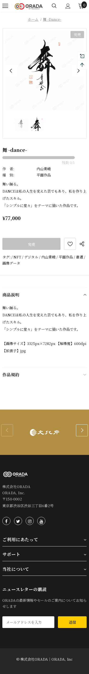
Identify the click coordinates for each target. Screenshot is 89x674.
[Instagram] (30, 521)
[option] (44, 70)
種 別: (8, 174)
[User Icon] (68, 6)
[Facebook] (6, 521)
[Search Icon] (54, 6)
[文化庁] (44, 432)
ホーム (33, 19)
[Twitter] (18, 521)
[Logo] (28, 5)
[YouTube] (41, 521)
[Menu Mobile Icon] (5, 6)
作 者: (8, 168)
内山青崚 (44, 168)
